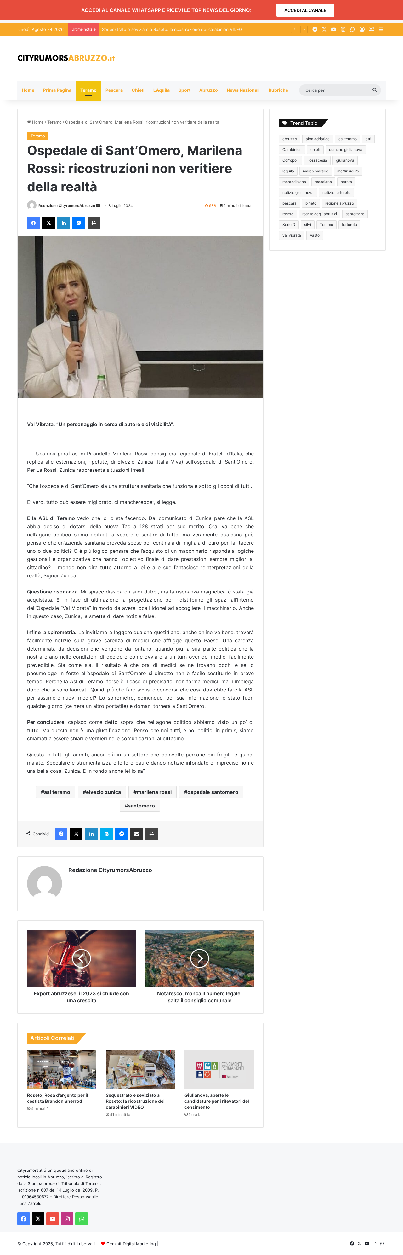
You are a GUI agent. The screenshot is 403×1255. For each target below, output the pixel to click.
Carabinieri (292, 149)
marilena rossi (154, 792)
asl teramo (57, 792)
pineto (310, 203)
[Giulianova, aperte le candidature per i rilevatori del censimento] (219, 1069)
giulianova (345, 160)
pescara (289, 203)
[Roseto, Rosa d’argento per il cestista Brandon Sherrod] (61, 1069)
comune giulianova (345, 149)
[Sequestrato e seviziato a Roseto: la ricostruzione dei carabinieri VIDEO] (140, 1069)
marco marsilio (315, 171)
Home (28, 90)
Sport (184, 90)
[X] (48, 223)
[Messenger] (78, 223)
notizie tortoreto (336, 192)
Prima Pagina (57, 90)
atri (368, 138)
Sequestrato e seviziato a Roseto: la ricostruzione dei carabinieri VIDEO (135, 1101)
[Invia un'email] (98, 205)
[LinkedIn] (63, 223)
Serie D (288, 224)
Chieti (138, 90)
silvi (307, 224)
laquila (288, 171)
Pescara (114, 90)
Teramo (88, 90)
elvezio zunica (103, 792)
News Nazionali (243, 90)
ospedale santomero (212, 792)
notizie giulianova (298, 192)
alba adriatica (318, 138)
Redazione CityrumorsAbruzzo (66, 205)
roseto (287, 213)
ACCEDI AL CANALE (305, 10)
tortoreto (349, 224)
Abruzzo (208, 90)
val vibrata (291, 235)
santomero (141, 805)
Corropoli (290, 160)
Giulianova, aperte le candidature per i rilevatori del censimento (216, 1101)
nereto (346, 181)
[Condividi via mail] (136, 834)
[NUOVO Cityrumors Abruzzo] (66, 58)
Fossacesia (317, 160)
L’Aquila (161, 90)
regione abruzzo (339, 203)
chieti (315, 149)
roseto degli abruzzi (319, 213)
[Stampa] (94, 223)
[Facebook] (33, 223)
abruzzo (289, 138)
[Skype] (106, 834)
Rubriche (278, 90)
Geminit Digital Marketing (131, 1243)
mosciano (323, 181)
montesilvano (294, 181)
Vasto (315, 235)
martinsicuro (348, 171)
